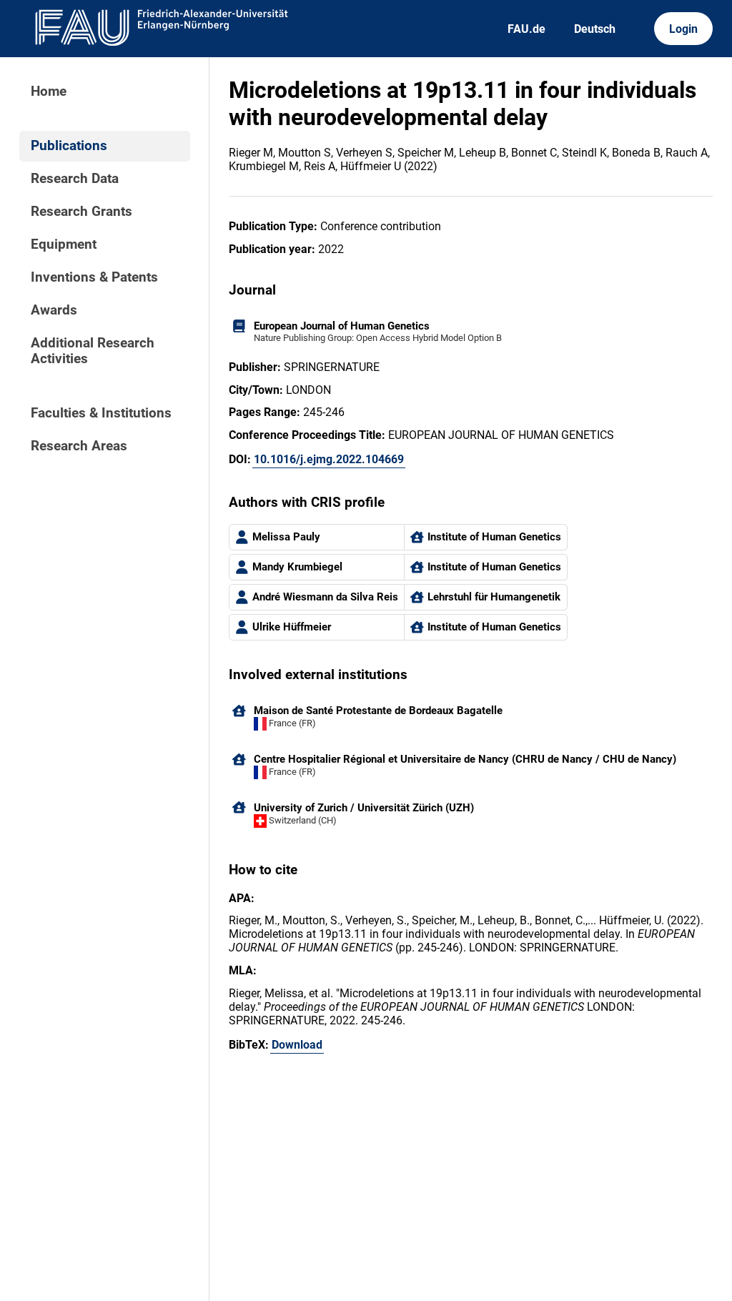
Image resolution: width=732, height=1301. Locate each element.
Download (297, 1045)
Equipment (64, 244)
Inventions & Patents (94, 277)
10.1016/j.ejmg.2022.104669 (329, 459)
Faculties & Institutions (101, 413)
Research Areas (79, 446)
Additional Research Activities (92, 351)
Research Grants (81, 211)
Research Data (75, 179)
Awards (54, 310)
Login (683, 29)
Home (48, 91)
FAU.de (526, 29)
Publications (69, 146)
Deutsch (594, 29)
